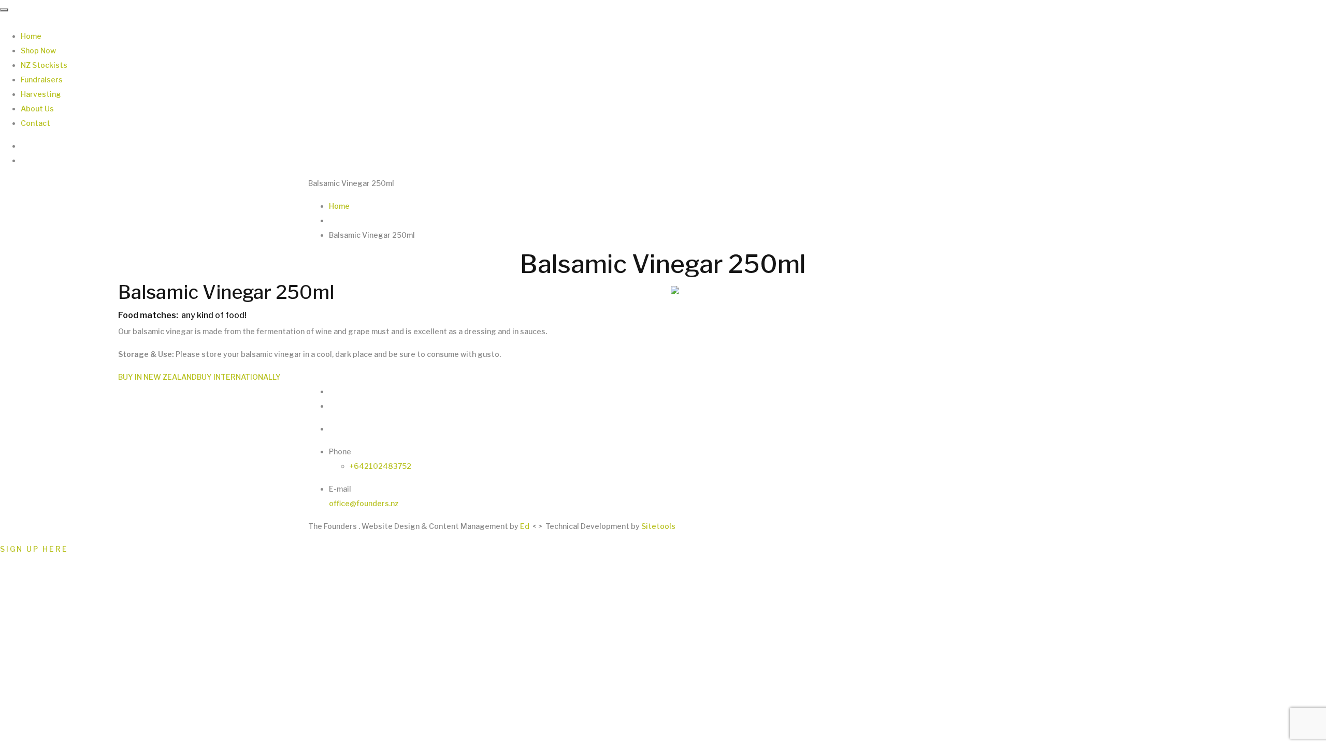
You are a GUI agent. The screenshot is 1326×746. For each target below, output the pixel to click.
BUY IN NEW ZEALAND (157, 376)
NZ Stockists (44, 65)
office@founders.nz (363, 503)
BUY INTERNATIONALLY (239, 376)
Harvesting (41, 94)
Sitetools (658, 526)
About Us (37, 108)
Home (31, 36)
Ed (524, 526)
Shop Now (38, 50)
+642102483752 (380, 466)
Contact (35, 123)
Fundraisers (42, 79)
